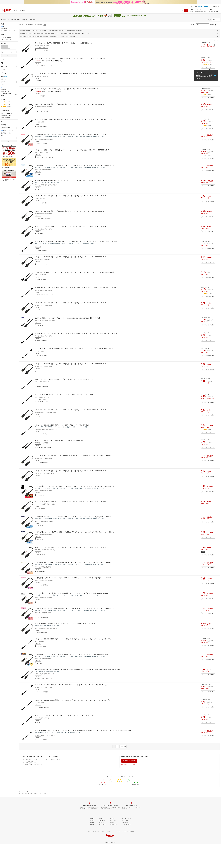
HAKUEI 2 (39, 602)
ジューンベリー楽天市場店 (43, 143)
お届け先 (3, 79)
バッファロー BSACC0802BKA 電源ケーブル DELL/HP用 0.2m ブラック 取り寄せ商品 (62, 425)
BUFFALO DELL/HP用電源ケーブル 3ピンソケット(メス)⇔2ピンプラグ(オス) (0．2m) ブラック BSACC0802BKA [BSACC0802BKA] (76, 241)
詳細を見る (72, 36)
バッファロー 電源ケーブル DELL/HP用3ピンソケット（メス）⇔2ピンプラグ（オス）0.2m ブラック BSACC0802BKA (72, 150)
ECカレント (39, 722)
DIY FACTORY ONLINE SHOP (44, 447)
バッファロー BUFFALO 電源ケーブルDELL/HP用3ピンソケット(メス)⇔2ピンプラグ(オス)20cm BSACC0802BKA (70, 73)
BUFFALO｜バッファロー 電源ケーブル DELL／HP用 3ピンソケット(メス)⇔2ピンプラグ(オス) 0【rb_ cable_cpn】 (71, 58)
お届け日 (3, 84)
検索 (9, 55)
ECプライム (39, 417)
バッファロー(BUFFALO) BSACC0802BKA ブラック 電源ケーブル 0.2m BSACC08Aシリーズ (64, 379)
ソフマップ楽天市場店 (42, 340)
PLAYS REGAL (40, 495)
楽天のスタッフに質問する (129, 760)
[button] (215, 6)
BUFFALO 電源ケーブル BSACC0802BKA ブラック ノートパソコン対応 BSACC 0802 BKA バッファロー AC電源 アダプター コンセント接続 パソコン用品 (83, 730)
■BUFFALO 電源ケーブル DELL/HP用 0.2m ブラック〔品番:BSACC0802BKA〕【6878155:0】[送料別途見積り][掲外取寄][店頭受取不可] (77, 669)
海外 (6, 76)
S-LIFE (38, 174)
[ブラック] (2, 63)
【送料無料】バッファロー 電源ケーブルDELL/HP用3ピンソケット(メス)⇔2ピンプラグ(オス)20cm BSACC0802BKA (71, 134)
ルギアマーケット (41, 508)
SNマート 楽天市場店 (42, 203)
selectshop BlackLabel (42, 478)
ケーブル (44, 793)
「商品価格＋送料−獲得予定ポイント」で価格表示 (30, 24)
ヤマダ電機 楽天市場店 (42, 126)
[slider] (1, 49)
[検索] (186, 10)
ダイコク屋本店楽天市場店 (43, 632)
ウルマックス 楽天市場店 (42, 739)
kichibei (38, 371)
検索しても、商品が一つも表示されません (32, 764)
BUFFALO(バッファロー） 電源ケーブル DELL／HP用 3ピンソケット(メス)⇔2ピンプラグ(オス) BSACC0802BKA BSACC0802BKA (76, 287)
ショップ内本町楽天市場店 (43, 462)
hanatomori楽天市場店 (42, 264)
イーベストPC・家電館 (42, 50)
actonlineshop (40, 310)
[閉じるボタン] (217, 30)
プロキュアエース (41, 325)
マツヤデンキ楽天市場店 (42, 355)
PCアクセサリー (35, 793)
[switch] (15, 94)
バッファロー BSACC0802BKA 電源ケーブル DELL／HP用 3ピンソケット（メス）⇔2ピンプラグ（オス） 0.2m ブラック (74, 119)
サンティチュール (41, 571)
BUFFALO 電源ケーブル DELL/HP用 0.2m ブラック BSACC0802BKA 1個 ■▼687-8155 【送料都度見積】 (68, 318)
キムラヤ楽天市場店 (41, 646)
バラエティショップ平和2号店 (44, 218)
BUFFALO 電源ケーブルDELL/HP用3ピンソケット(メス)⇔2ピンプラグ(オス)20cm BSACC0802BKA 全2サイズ (69, 180)
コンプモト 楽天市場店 (42, 434)
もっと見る (24, 766)
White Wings (40, 525)
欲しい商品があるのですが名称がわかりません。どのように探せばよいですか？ (41, 760)
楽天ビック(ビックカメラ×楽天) (44, 65)
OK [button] (215, 75)
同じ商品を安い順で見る (208, 67)
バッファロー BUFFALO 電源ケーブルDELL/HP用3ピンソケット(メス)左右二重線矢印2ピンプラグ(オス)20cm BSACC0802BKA (74, 455)
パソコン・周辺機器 (24, 793)
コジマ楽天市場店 (41, 96)
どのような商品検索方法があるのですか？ (32, 762)
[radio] (2, 26)
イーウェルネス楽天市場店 (43, 707)
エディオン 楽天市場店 (42, 250)
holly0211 (39, 80)
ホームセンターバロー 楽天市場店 (45, 678)
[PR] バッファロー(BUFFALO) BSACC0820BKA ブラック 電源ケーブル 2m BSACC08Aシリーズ (65, 43)
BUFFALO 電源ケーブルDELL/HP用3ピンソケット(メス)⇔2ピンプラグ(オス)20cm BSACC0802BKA (66, 623)
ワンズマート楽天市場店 (42, 386)
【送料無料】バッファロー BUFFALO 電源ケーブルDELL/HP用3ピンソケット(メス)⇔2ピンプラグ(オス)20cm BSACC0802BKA (74, 165)
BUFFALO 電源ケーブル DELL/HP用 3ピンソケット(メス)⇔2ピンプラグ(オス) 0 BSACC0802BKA (66, 89)
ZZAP (38, 189)
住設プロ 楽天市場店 (41, 279)
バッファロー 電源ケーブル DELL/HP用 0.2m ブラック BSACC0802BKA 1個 (59, 440)
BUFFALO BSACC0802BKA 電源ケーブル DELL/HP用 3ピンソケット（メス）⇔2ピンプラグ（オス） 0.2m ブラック (71, 685)
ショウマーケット (41, 554)
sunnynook (39, 663)
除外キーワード (5, 135)
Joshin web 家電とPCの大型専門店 (45, 157)
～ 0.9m (3, 69)
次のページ (123, 746)
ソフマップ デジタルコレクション (45, 294)
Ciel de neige (40, 233)
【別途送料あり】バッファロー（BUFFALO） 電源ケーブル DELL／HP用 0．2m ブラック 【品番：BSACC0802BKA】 (75, 272)
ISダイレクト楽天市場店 (42, 692)
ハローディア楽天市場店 (42, 585)
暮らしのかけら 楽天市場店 (43, 111)
